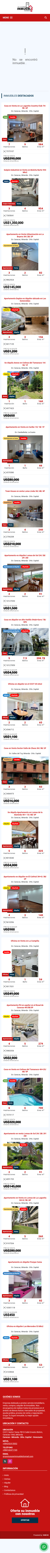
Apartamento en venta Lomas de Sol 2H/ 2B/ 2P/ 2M (25, 1134)
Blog (6, 1486)
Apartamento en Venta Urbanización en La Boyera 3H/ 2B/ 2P (25, 235)
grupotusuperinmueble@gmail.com (18, 1456)
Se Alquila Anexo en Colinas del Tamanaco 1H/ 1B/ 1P (25, 364)
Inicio (6, 1475)
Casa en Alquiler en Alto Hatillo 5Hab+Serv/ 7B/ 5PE (25, 621)
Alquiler (7, 1483)
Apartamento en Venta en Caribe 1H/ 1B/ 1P (25, 427)
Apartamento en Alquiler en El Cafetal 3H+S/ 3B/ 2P (25, 877)
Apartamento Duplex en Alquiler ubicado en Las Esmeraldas (25, 299)
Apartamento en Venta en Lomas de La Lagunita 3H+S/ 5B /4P (25, 1199)
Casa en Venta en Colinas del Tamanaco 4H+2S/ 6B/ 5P (25, 1070)
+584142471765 (10, 1450)
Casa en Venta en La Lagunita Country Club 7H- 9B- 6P (25, 107)
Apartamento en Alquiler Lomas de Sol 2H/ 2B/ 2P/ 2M (25, 556)
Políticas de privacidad (13, 1494)
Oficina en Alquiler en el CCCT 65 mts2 (25, 684)
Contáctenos (9, 1490)
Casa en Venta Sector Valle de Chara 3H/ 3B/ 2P (25, 748)
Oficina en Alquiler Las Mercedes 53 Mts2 (25, 1326)
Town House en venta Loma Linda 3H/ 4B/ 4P (25, 491)
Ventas (7, 1479)
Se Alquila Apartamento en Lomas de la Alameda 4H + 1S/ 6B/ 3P (25, 813)
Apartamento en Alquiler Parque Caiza (25, 1262)
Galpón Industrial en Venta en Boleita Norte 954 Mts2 (25, 171)
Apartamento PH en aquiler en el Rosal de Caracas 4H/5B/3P (25, 1006)
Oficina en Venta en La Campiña (25, 941)
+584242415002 (10, 1443)
